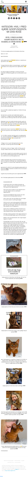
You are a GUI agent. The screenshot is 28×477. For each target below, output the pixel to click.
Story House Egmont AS (10, 470)
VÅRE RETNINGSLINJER (9, 460)
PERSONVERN (17, 460)
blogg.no (17, 469)
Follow (1, 476)
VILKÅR (22, 460)
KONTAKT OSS (11, 462)
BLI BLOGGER (17, 462)
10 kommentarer (14, 46)
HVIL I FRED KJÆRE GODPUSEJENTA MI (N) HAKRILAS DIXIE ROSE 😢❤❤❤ (14, 40)
